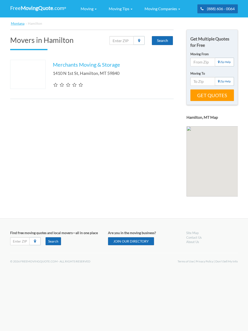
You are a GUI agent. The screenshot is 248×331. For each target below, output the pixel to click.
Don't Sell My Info (226, 261)
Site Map (192, 233)
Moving (87, 8)
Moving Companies (161, 8)
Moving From (199, 54)
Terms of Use (186, 261)
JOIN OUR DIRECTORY (131, 241)
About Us (192, 242)
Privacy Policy (204, 261)
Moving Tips (119, 8)
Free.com (38, 8)
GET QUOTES (212, 95)
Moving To (197, 73)
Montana (17, 23)
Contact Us (194, 237)
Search (162, 40)
